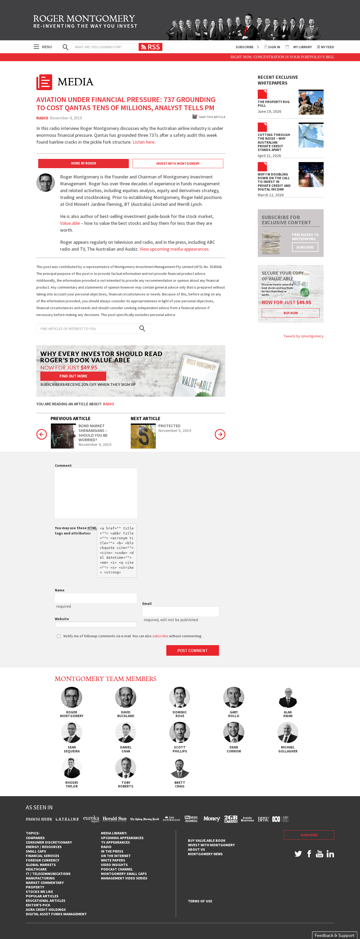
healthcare (36, 869)
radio (106, 846)
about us (196, 849)
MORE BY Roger (83, 163)
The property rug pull (274, 104)
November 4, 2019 (95, 444)
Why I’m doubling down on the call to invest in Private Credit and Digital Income (274, 182)
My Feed (327, 47)
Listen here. (144, 142)
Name (60, 590)
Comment (63, 465)
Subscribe (245, 47)
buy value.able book (207, 840)
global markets (41, 864)
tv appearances (115, 842)
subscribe (305, 247)
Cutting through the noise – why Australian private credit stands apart (274, 142)
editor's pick (38, 905)
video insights (114, 864)
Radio (42, 118)
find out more (73, 375)
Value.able (70, 223)
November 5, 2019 (174, 430)
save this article (212, 117)
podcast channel (117, 869)
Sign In (274, 47)
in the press (112, 851)
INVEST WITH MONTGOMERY (178, 163)
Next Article (145, 418)
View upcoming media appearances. (175, 249)
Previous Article (71, 418)
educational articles (45, 900)
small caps (36, 851)
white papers (113, 860)
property (35, 887)
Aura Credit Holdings (46, 909)
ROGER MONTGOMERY (85, 22)
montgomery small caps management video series (124, 875)
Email (147, 603)
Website (62, 618)
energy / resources (44, 846)
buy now (291, 313)
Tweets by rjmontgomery (304, 336)
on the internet (116, 855)
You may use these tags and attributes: (76, 531)
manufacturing (40, 878)
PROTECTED (169, 426)
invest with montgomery (211, 845)
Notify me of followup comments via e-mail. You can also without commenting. (132, 636)
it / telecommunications (48, 873)
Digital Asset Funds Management (56, 914)
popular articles (42, 896)
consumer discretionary (49, 842)
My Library (302, 47)
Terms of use (200, 901)
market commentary (45, 882)
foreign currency (42, 860)
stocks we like (39, 891)
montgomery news (205, 854)
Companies (35, 837)
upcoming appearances (122, 837)
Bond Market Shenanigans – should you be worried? (93, 433)
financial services (42, 855)
